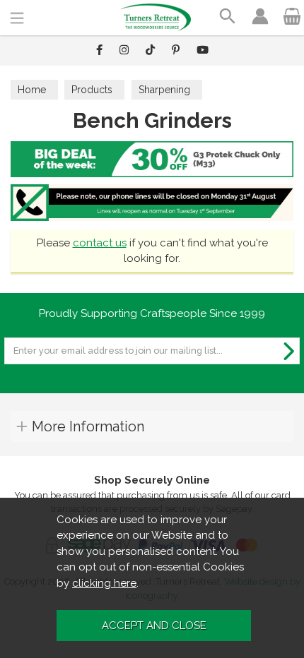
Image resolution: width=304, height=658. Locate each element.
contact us (100, 243)
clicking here (104, 583)
